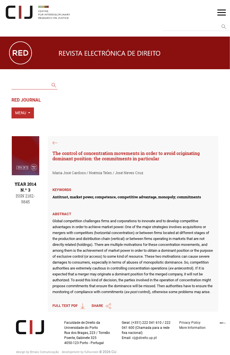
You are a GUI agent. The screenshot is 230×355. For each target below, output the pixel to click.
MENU (21, 113)
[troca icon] (221, 12)
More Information (192, 328)
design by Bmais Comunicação (38, 352)
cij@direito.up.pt (145, 338)
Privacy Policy (190, 323)
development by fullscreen (80, 352)
